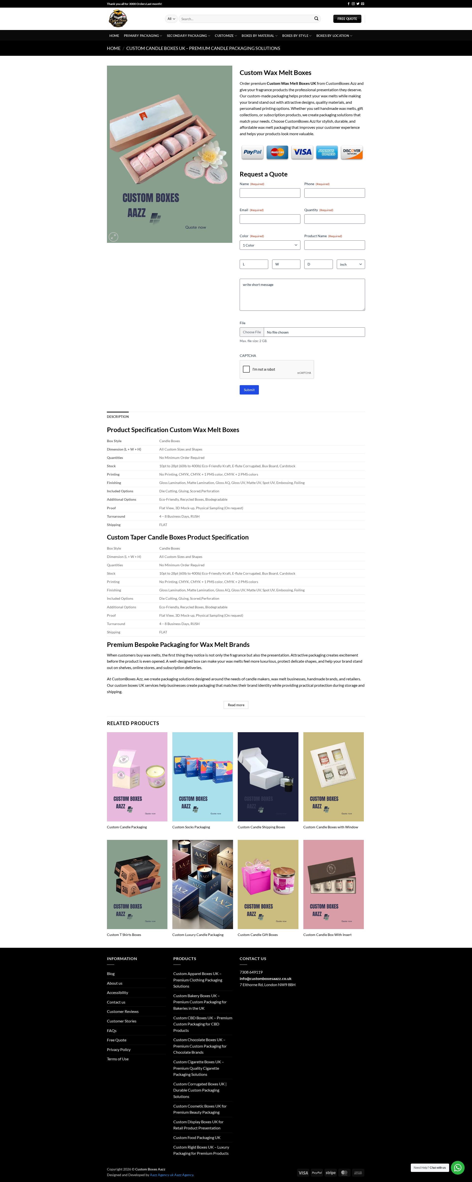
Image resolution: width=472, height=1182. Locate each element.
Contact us (116, 1002)
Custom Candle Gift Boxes (258, 935)
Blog (339, 4)
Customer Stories (121, 1021)
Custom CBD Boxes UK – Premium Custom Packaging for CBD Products (202, 1024)
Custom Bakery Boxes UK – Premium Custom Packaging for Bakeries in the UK (200, 1001)
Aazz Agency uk (162, 1175)
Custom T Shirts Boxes (124, 935)
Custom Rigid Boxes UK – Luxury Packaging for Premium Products (201, 1150)
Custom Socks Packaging (191, 827)
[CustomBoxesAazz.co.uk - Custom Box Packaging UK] (132, 19)
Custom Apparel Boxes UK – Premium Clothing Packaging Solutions (197, 979)
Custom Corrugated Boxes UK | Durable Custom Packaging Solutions (200, 1090)
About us (114, 983)
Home (114, 36)
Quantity (318, 210)
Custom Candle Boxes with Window (330, 827)
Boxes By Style (295, 36)
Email (252, 210)
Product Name (323, 236)
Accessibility (117, 992)
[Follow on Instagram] (353, 4)
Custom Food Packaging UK (197, 1137)
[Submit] (316, 19)
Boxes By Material (258, 36)
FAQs (112, 1030)
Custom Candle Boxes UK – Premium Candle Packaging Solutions (203, 48)
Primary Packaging (141, 36)
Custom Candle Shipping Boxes (261, 827)
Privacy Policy (119, 1049)
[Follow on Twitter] (357, 4)
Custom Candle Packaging (127, 827)
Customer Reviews (123, 1011)
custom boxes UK (129, 685)
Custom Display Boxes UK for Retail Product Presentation (198, 1124)
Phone (317, 184)
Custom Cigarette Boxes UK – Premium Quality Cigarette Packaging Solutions (198, 1068)
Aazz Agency (183, 1175)
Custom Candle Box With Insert (327, 935)
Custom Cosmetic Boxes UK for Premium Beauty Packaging (200, 1109)
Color (252, 236)
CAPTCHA (248, 355)
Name (252, 184)
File (242, 323)
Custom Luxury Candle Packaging (197, 935)
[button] (113, 237)
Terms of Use (118, 1058)
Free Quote (116, 1039)
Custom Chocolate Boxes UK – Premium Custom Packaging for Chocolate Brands (200, 1045)
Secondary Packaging (187, 36)
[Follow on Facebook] (348, 4)
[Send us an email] (362, 4)
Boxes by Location (332, 36)
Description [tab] (118, 417)
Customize (224, 36)
